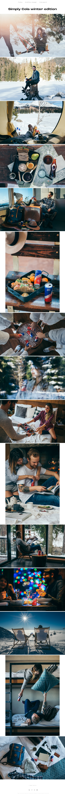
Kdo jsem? (43, 2)
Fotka (20, 2)
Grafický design (31, 2)
